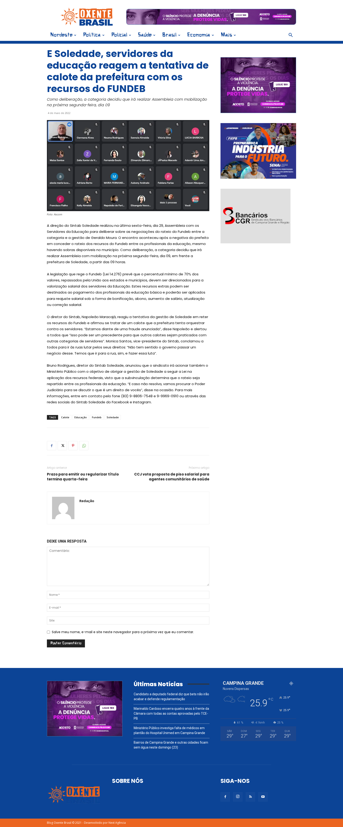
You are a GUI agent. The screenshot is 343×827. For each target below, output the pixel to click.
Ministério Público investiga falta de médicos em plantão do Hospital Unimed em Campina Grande (169, 730)
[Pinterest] (73, 445)
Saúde (145, 35)
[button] (290, 35)
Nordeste (61, 35)
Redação (86, 500)
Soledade (113, 417)
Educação (80, 417)
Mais (226, 35)
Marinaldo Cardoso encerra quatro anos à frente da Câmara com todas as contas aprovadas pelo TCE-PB (171, 713)
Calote (65, 417)
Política (92, 35)
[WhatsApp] (83, 445)
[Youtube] (263, 797)
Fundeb (97, 417)
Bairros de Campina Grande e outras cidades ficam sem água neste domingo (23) (171, 745)
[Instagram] (237, 797)
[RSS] (250, 797)
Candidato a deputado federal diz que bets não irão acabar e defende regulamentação (171, 696)
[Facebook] (51, 445)
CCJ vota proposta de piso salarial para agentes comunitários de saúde (171, 477)
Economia (198, 35)
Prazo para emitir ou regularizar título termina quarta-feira (83, 477)
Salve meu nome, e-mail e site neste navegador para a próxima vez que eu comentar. (123, 632)
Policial (119, 35)
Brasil (169, 35)
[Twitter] (62, 445)
